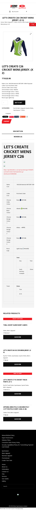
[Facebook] (18, 500)
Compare (8, 113)
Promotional (5, 458)
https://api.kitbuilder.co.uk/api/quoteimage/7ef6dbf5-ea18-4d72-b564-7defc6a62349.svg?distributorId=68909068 (19, 172)
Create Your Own (7, 460)
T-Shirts (15, 22)
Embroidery (5, 469)
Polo (8, 412)
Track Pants (10, 385)
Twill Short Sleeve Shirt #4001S (15, 325)
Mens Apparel (6, 453)
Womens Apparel (7, 456)
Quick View (17, 337)
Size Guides (5, 479)
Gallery (4, 481)
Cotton (5, 412)
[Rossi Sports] (18, 7)
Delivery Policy (6, 440)
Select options (18, 319)
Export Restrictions (7, 438)
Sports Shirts (29, 108)
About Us (4, 467)
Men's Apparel (8, 22)
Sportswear (16, 110)
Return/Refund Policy (8, 435)
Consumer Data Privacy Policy (11, 442)
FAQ (3, 474)
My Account (15, 11)
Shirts (4, 330)
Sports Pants (25, 385)
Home (2, 22)
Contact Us (5, 471)
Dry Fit (20, 22)
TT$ (31, 24)
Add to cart (18, 102)
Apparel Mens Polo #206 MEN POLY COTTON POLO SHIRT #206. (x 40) (16, 408)
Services (4, 476)
